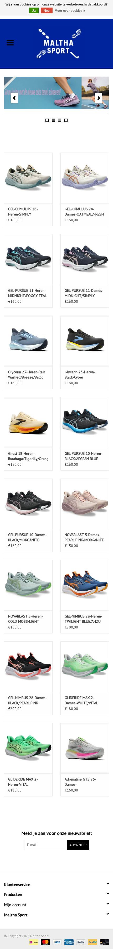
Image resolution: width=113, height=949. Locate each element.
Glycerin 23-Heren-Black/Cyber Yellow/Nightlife (80, 375)
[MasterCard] (45, 942)
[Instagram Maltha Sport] (66, 861)
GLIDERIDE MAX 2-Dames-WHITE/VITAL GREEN (81, 700)
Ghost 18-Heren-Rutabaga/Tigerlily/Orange (28, 456)
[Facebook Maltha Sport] (47, 861)
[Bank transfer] (80, 942)
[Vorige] (14, 98)
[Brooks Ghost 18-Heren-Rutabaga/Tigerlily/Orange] (28, 422)
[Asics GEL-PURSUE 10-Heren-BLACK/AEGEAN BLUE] (84, 422)
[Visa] (57, 942)
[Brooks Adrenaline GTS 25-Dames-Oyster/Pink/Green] (84, 748)
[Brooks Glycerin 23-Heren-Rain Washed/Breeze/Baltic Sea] (28, 341)
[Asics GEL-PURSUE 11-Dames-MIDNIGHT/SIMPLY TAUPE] (84, 259)
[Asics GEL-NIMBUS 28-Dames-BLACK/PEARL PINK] (28, 666)
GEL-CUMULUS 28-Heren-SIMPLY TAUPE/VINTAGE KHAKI (26, 212)
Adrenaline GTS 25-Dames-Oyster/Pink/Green (80, 782)
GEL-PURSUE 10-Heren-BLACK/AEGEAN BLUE (83, 456)
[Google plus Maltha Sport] (56, 861)
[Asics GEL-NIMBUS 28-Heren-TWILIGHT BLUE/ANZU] (84, 585)
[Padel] (56, 95)
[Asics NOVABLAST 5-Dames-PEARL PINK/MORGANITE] (84, 504)
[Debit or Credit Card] (103, 942)
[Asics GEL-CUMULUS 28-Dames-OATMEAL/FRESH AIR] (84, 178)
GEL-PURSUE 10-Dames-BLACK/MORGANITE (27, 537)
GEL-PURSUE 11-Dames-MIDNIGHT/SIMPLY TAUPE (84, 293)
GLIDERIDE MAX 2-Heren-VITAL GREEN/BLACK (23, 782)
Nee (47, 11)
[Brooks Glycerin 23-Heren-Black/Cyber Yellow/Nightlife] (84, 341)
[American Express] (68, 942)
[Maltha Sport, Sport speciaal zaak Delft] (67, 43)
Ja (34, 11)
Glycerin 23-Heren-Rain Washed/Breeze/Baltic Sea (26, 375)
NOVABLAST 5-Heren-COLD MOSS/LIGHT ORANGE (25, 619)
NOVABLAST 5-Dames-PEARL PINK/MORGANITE (84, 537)
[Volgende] (98, 98)
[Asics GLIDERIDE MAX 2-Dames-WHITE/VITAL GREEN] (84, 666)
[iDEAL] (33, 942)
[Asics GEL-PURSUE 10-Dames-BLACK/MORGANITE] (28, 504)
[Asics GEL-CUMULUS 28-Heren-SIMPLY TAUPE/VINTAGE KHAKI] (28, 178)
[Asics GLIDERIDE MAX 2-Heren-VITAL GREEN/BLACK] (28, 748)
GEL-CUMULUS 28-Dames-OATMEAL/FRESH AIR (84, 212)
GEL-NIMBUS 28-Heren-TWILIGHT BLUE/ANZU (83, 619)
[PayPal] (92, 942)
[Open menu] (10, 42)
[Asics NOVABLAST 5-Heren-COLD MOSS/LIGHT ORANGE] (28, 585)
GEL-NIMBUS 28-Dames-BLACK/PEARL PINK (27, 700)
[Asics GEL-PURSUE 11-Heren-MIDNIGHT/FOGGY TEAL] (28, 259)
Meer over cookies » (70, 11)
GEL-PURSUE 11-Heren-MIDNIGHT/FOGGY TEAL (27, 293)
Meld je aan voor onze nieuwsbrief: (56, 833)
